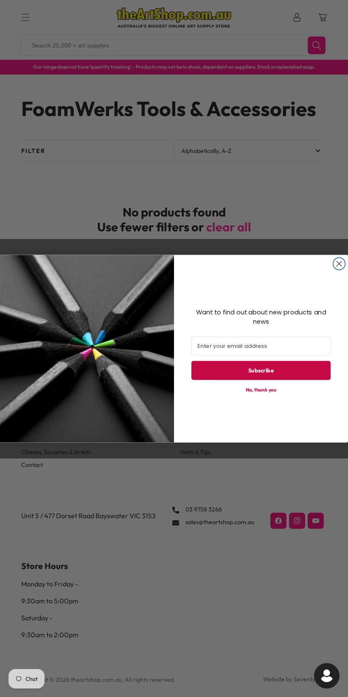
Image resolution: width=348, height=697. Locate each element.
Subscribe (261, 370)
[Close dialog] (339, 264)
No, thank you (261, 389)
